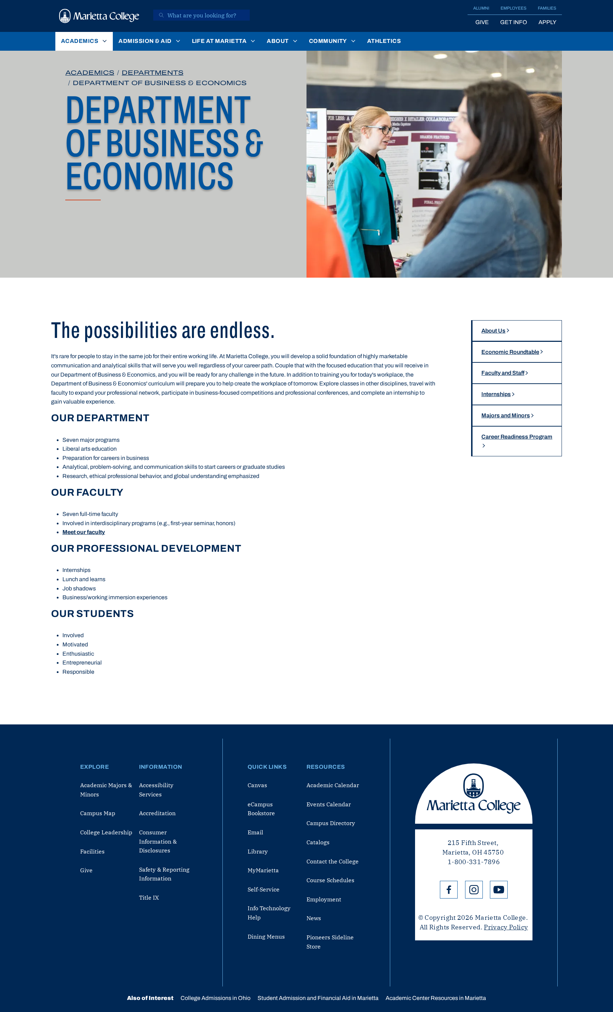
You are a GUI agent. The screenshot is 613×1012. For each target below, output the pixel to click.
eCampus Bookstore (261, 809)
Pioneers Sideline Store (330, 942)
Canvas (257, 785)
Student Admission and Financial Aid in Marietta (318, 998)
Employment (323, 899)
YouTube (499, 890)
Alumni (481, 8)
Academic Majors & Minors (106, 790)
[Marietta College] (99, 15)
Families (547, 8)
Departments (152, 72)
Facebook (449, 890)
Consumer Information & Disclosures (158, 841)
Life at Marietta (219, 41)
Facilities (92, 851)
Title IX (149, 897)
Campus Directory (330, 823)
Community (328, 41)
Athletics (384, 41)
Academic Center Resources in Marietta (436, 998)
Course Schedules (330, 880)
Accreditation (157, 813)
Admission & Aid (144, 41)
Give (482, 22)
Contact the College (332, 861)
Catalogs (318, 842)
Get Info (513, 22)
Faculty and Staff (502, 373)
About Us (493, 331)
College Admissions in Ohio (215, 998)
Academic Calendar (332, 785)
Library (258, 851)
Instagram (474, 890)
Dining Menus (266, 936)
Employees (513, 8)
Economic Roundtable (510, 352)
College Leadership (106, 832)
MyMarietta (263, 870)
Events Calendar (328, 804)
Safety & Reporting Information (164, 874)
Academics (79, 41)
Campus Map (97, 813)
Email (255, 832)
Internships (496, 394)
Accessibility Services (156, 790)
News (313, 918)
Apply (547, 22)
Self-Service (264, 889)
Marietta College (473, 793)
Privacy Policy (506, 927)
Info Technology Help (269, 913)
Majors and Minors (505, 415)
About (277, 41)
